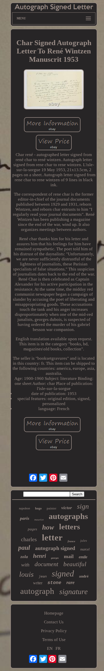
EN (50, 648)
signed (63, 573)
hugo (38, 508)
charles (29, 539)
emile (83, 557)
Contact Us (54, 622)
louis (26, 574)
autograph (37, 591)
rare (70, 582)
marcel (85, 549)
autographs (68, 516)
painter (51, 508)
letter (52, 537)
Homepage (53, 613)
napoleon (24, 508)
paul (24, 547)
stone (54, 582)
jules (83, 540)
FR (58, 648)
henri (39, 556)
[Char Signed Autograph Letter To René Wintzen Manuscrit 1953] (54, 90)
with (25, 564)
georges (55, 558)
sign (83, 506)
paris (24, 518)
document (46, 564)
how (48, 527)
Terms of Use (54, 639)
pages (32, 529)
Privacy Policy (54, 630)
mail (69, 556)
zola (24, 556)
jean (43, 576)
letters (69, 526)
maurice (39, 519)
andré (84, 576)
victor (66, 507)
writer (37, 583)
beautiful (74, 564)
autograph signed (55, 548)
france (71, 541)
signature (73, 591)
